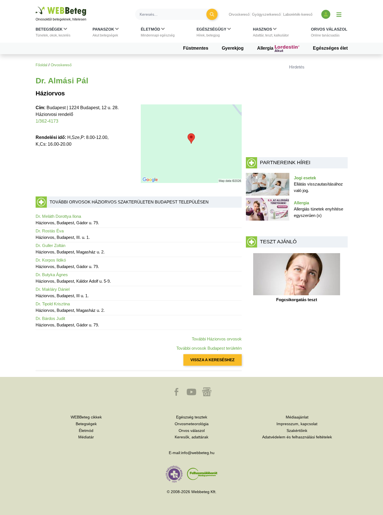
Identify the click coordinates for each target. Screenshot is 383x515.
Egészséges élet (330, 48)
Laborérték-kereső (297, 14)
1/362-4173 (47, 121)
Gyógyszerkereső (266, 14)
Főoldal (41, 65)
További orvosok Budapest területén (209, 348)
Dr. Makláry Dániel (53, 289)
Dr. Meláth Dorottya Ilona (58, 216)
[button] (53, 33)
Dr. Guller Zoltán (50, 245)
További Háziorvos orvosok (217, 339)
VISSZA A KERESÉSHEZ (212, 360)
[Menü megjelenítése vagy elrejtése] (339, 14)
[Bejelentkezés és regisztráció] (325, 14)
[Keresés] (212, 14)
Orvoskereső (239, 14)
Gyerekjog (233, 48)
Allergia (265, 48)
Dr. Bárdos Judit (50, 318)
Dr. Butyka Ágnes (52, 274)
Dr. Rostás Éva (50, 230)
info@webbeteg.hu (197, 452)
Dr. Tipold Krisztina (53, 303)
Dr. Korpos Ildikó (51, 260)
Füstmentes (195, 48)
